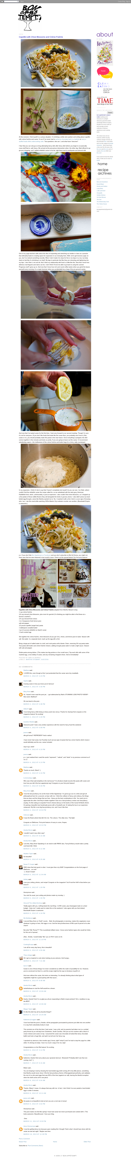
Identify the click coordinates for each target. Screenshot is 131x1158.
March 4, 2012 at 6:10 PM (34, 749)
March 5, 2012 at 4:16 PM (34, 913)
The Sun (99, 199)
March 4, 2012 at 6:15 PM (34, 773)
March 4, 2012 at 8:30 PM (34, 786)
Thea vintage (28, 955)
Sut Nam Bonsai (101, 197)
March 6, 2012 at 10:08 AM (35, 1004)
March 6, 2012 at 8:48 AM (34, 980)
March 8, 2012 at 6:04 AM (34, 1080)
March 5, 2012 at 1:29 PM (34, 887)
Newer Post (22, 1141)
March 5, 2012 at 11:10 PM (35, 939)
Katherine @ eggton (30, 1019)
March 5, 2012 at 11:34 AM (35, 874)
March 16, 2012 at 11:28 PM (35, 1134)
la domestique (28, 778)
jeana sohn (27, 1098)
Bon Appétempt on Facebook (41, 555)
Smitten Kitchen (101, 195)
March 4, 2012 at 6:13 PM (34, 762)
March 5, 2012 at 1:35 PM (34, 898)
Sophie (26, 681)
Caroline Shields (29, 722)
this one (99, 149)
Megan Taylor (28, 1009)
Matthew (26, 670)
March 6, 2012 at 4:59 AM (34, 950)
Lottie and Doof (101, 190)
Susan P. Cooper (29, 864)
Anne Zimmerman (29, 1126)
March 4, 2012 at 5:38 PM (34, 704)
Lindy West (100, 188)
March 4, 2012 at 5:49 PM (34, 717)
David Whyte (100, 184)
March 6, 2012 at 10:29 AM (35, 1015)
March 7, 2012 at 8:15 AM (34, 1063)
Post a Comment (24, 1139)
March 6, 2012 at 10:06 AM (35, 991)
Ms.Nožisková (28, 918)
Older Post (87, 1141)
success (45, 659)
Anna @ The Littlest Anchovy (33, 903)
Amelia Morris (28, 830)
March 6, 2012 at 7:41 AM (34, 961)
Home (55, 1141)
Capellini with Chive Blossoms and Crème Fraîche (41, 37)
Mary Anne (27, 691)
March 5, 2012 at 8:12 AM (34, 849)
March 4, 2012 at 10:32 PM (35, 825)
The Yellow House (102, 204)
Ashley (26, 879)
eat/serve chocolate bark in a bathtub (67, 139)
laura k (26, 966)
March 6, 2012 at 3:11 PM (34, 1050)
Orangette (99, 193)
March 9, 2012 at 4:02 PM (34, 1104)
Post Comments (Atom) (35, 1145)
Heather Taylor (28, 853)
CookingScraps (28, 944)
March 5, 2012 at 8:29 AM (34, 859)
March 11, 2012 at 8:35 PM (35, 1121)
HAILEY (26, 709)
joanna (26, 732)
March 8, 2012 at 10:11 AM (35, 1093)
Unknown (27, 815)
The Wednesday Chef (103, 201)
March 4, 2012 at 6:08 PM (34, 727)
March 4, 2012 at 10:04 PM (35, 810)
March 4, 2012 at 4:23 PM (34, 676)
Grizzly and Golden (102, 186)
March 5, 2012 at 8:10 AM (34, 836)
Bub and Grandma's (102, 182)
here (105, 141)
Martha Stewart (33, 659)
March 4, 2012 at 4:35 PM (34, 687)
